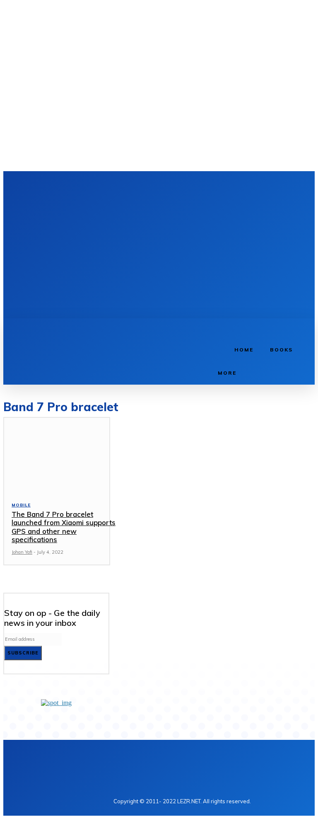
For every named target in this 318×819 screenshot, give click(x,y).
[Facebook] (132, 186)
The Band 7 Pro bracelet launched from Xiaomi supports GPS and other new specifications (64, 527)
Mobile (21, 505)
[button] (219, 327)
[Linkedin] (144, 186)
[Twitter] (157, 186)
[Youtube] (170, 186)
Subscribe (23, 653)
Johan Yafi (22, 552)
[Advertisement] (223, 250)
